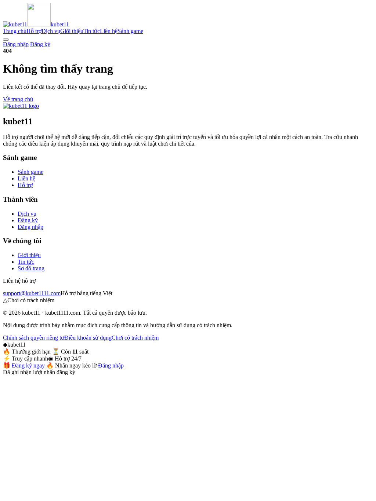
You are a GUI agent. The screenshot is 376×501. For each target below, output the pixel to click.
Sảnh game (130, 31)
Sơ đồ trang (31, 268)
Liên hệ (109, 31)
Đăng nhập (16, 44)
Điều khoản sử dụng (88, 337)
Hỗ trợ (33, 31)
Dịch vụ (50, 31)
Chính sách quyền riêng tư (33, 337)
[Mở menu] (6, 40)
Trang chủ (14, 31)
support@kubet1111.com (32, 293)
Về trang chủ (18, 99)
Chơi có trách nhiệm (135, 337)
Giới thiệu (71, 31)
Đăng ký (40, 44)
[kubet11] (21, 106)
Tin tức (91, 31)
